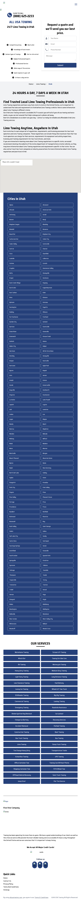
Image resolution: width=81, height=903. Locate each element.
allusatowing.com (16, 897)
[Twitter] (40, 864)
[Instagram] (34, 864)
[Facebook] (45, 864)
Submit (60, 65)
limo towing (40, 84)
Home (31, 84)
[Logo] (21, 4)
